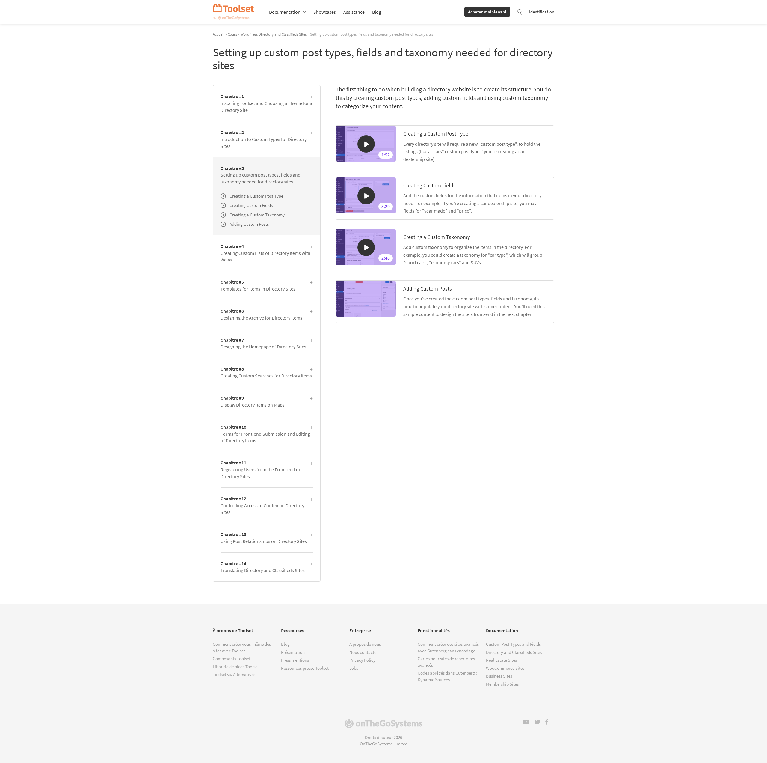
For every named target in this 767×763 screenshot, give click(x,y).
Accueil (218, 34)
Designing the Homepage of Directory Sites (263, 343)
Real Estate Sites (501, 660)
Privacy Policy (362, 660)
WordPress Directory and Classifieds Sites (274, 34)
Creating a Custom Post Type (435, 133)
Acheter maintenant (487, 12)
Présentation (293, 652)
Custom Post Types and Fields (513, 644)
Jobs (353, 668)
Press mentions (295, 660)
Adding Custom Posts (427, 288)
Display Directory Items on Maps (253, 401)
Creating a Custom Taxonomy (436, 237)
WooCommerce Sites (505, 668)
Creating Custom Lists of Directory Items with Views (265, 253)
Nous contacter (363, 652)
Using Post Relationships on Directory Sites (264, 537)
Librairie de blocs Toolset (236, 666)
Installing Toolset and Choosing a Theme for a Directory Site (266, 103)
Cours (232, 34)
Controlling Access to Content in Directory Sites (262, 505)
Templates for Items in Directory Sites (258, 285)
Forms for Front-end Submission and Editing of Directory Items (265, 434)
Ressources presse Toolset (305, 668)
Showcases (324, 12)
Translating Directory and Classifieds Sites (263, 566)
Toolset (233, 12)
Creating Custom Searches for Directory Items (266, 372)
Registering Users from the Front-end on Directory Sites (261, 469)
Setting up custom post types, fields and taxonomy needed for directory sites (261, 175)
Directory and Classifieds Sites (514, 652)
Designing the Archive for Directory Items (261, 314)
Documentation (285, 12)
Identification (541, 12)
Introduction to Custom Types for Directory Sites (264, 139)
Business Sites (499, 676)
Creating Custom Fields (429, 185)
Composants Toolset (231, 658)
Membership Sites (502, 684)
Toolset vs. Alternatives (234, 674)
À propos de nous (365, 644)
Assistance (354, 12)
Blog (376, 12)
